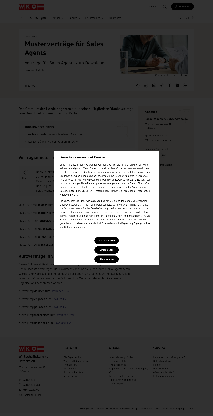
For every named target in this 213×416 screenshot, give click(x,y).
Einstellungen (106, 250)
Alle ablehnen (107, 259)
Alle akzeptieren (106, 241)
